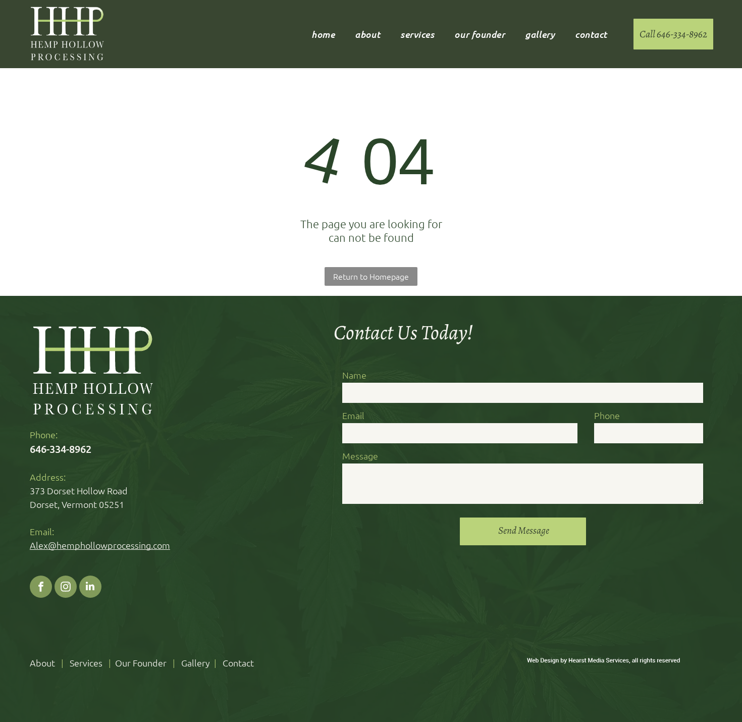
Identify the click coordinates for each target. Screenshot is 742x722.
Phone (607, 415)
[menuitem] (323, 34)
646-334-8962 (60, 448)
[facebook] (41, 588)
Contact (238, 662)
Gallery (195, 662)
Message (360, 455)
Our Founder (141, 662)
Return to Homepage (371, 276)
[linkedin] (90, 588)
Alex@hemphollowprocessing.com (100, 545)
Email (353, 415)
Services (86, 662)
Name (354, 375)
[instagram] (66, 588)
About (42, 662)
